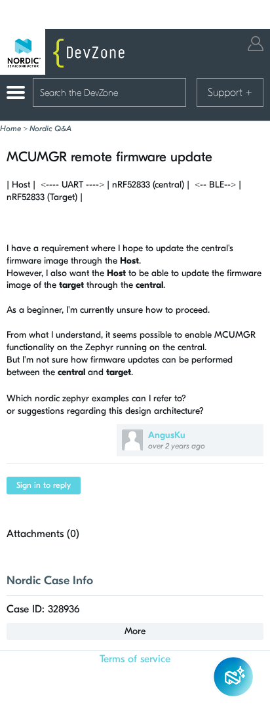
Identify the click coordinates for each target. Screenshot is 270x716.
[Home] (65, 52)
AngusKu (166, 435)
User (255, 43)
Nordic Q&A (50, 128)
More (135, 631)
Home (10, 128)
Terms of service (135, 659)
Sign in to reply (43, 485)
